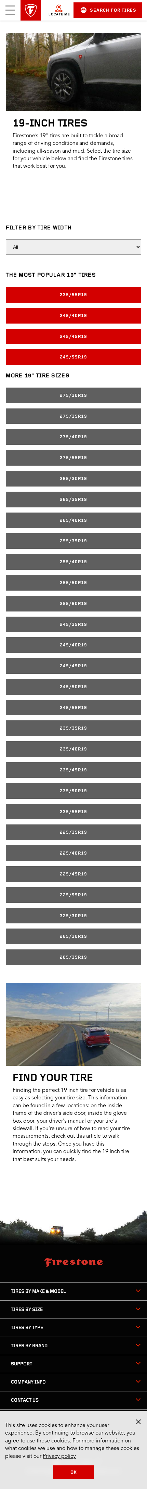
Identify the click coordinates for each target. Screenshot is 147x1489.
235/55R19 (73, 295)
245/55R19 (73, 357)
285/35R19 (73, 957)
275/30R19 (73, 395)
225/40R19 (73, 853)
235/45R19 (73, 770)
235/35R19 (73, 728)
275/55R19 (73, 458)
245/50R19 (73, 687)
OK (73, 1472)
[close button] (138, 1421)
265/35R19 (73, 499)
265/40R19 (73, 520)
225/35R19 (73, 832)
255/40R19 (73, 562)
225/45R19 (73, 874)
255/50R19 (73, 583)
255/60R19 (73, 604)
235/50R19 (73, 791)
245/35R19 (73, 624)
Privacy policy (59, 1456)
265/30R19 (73, 479)
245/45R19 (73, 337)
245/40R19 (73, 316)
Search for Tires (113, 10)
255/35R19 (73, 541)
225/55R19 (73, 895)
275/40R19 (73, 437)
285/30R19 (73, 936)
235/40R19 (73, 749)
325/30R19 (73, 916)
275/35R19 (73, 416)
